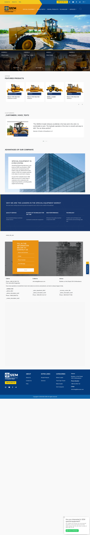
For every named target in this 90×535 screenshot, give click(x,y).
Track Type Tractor (60, 380)
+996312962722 (14, 295)
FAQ (20, 2)
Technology (64, 9)
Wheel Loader (59, 377)
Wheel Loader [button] (4, 55)
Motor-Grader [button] (49, 55)
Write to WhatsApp (73, 530)
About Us (14, 2)
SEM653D (50, 93)
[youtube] (73, 2)
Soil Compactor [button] (73, 55)
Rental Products (52, 9)
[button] (7, 32)
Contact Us (7, 2)
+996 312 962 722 (63, 2)
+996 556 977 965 (67, 295)
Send (25, 270)
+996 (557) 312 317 (41, 295)
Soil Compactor (60, 386)
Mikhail (16, 135)
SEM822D (30, 93)
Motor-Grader (59, 383)
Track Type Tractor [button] (28, 55)
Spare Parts (41, 9)
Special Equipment (29, 9)
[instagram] (69, 2)
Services (73, 9)
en (84, 2)
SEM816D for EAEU (12, 93)
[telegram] (80, 2)
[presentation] (78, 104)
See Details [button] (16, 67)
